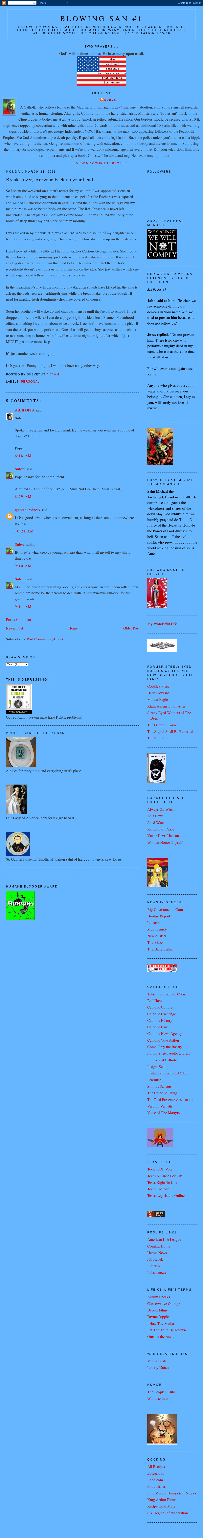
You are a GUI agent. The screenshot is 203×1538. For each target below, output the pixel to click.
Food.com (155, 1479)
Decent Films (157, 1310)
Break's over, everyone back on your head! (50, 179)
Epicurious (155, 1473)
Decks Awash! (158, 692)
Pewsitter (154, 1079)
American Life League (164, 1239)
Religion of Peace (160, 829)
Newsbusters (156, 935)
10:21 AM (24, 531)
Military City (157, 1360)
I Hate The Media (160, 1323)
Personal (30, 381)
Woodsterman (157, 1398)
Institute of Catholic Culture (168, 1072)
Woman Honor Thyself (164, 842)
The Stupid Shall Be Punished (170, 731)
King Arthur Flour (161, 1499)
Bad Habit (155, 1000)
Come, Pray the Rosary (164, 1046)
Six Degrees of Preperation (167, 1512)
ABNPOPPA (25, 410)
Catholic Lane (158, 1026)
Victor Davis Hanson (163, 835)
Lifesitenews (156, 1272)
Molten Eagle (157, 699)
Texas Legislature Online (166, 1195)
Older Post (131, 628)
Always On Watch (161, 809)
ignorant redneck (27, 509)
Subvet (111, 99)
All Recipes (156, 1466)
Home (73, 628)
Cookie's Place (158, 686)
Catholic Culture (159, 1007)
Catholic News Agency (164, 1033)
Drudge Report (158, 915)
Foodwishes (156, 1486)
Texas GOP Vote (159, 1169)
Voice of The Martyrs (163, 1112)
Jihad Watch (156, 822)
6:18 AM (23, 455)
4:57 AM (53, 374)
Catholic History (159, 1020)
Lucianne (154, 922)
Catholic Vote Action (163, 1040)
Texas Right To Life (162, 1182)
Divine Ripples (158, 1316)
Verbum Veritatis (159, 1106)
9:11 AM (23, 606)
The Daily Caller (159, 949)
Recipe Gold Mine (161, 1506)
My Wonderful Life (162, 623)
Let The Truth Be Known (166, 1329)
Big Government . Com (165, 909)
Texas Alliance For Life (164, 1175)
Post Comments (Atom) (45, 638)
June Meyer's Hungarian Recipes (171, 1492)
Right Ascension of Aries (166, 706)
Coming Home (158, 1246)
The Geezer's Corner (162, 724)
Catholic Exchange (161, 1013)
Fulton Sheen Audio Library (169, 1053)
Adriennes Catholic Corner (167, 993)
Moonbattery (157, 929)
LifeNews (154, 1265)
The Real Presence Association (170, 1099)
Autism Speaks (158, 1296)
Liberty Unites (158, 1367)
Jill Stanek (155, 1259)
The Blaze (155, 942)
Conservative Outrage (163, 1303)
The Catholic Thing (162, 1092)
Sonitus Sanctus (159, 1086)
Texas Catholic (158, 1188)
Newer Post (14, 628)
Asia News (155, 815)
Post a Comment (18, 619)
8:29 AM (23, 496)
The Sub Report (159, 737)
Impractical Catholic (162, 1059)
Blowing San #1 (101, 18)
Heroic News (157, 1252)
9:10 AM (23, 565)
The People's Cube (161, 1391)
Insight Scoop (158, 1066)
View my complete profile (101, 163)
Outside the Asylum (162, 1336)
